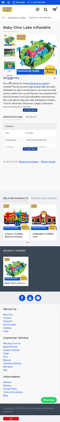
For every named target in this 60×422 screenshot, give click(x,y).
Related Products (15, 198)
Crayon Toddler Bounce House (14, 235)
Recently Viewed (14, 250)
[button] (20, 55)
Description (11, 78)
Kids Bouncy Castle (16, 17)
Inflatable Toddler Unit (43, 235)
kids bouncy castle (38, 83)
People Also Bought (45, 198)
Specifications (13, 117)
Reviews (31, 117)
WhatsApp (49, 400)
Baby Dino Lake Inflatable (15, 283)
